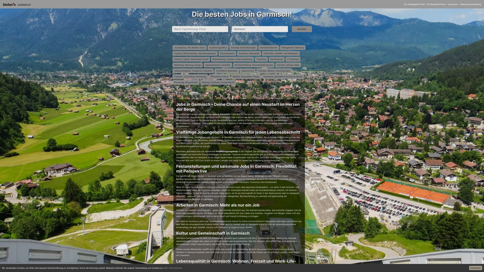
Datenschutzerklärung (470, 4)
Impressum (453, 4)
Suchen (301, 29)
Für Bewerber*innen (436, 4)
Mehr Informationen (173, 268)
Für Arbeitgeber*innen (414, 4)
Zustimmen (475, 268)
